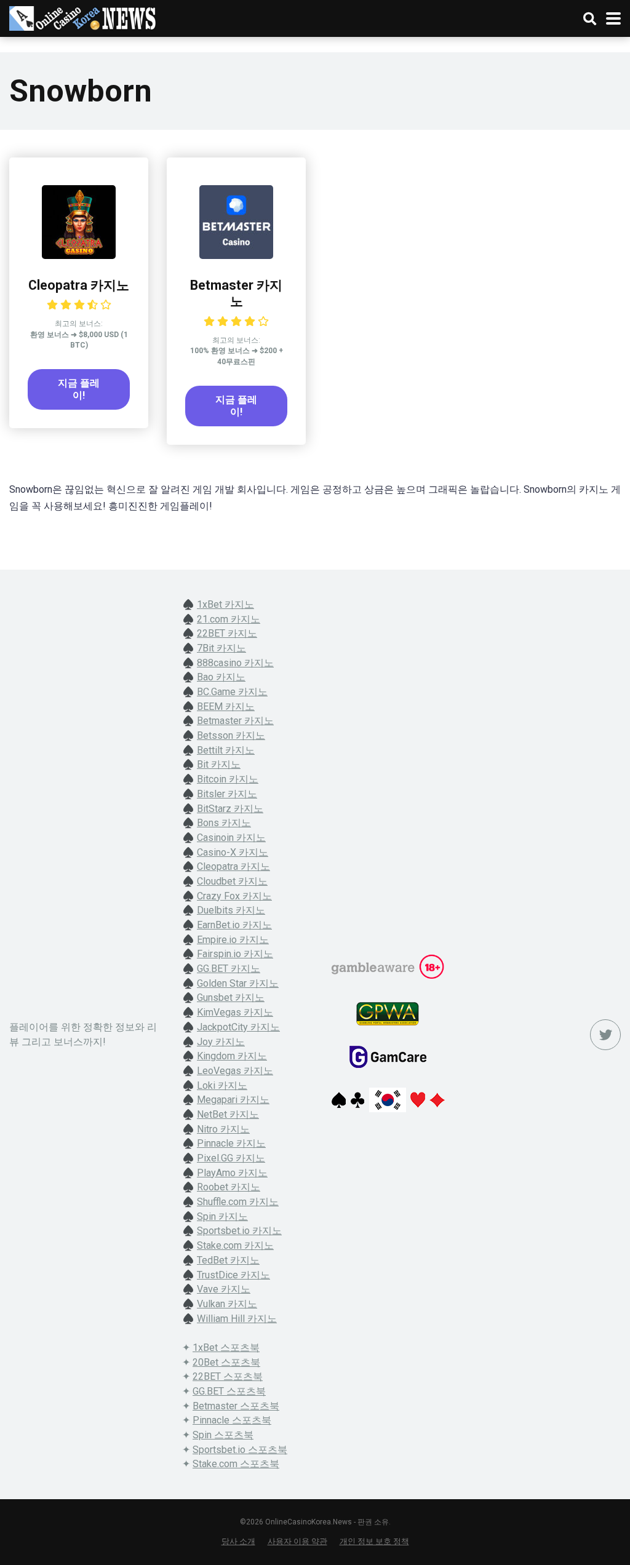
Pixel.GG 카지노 (231, 1158)
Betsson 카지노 (231, 735)
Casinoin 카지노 (231, 837)
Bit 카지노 (219, 764)
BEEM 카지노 (226, 706)
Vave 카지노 (223, 1289)
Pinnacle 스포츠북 (232, 1420)
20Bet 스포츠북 (226, 1362)
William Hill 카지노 (237, 1318)
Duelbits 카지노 (231, 910)
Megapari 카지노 (233, 1099)
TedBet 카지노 (228, 1260)
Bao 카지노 (221, 677)
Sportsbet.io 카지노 (239, 1230)
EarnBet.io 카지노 (234, 925)
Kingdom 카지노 (232, 1056)
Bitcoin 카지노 (227, 779)
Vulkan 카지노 (227, 1304)
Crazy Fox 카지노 (234, 896)
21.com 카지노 (228, 619)
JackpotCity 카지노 (238, 1027)
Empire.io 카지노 (233, 940)
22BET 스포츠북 (228, 1376)
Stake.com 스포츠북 (236, 1464)
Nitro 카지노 (223, 1129)
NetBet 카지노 (228, 1114)
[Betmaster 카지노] (236, 255)
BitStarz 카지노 (230, 808)
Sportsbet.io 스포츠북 (240, 1449)
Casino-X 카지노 (232, 852)
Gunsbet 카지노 (231, 997)
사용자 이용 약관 (297, 1541)
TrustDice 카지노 (233, 1275)
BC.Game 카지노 (232, 692)
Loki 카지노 (222, 1085)
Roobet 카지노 (228, 1187)
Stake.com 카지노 (235, 1245)
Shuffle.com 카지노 (238, 1202)
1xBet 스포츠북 (226, 1347)
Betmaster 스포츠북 (236, 1406)
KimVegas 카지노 (235, 1012)
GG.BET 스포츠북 (229, 1391)
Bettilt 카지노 (226, 750)
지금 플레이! (79, 389)
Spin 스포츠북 (223, 1435)
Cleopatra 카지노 (78, 285)
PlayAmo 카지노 (232, 1173)
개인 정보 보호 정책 (374, 1541)
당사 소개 (238, 1541)
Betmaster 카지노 (236, 293)
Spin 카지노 (222, 1216)
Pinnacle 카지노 (231, 1143)
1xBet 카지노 (225, 604)
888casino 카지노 (235, 663)
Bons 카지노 (224, 823)
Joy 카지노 (221, 1042)
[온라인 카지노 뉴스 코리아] (83, 17)
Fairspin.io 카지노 (235, 954)
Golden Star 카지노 (238, 983)
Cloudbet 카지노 (232, 881)
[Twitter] (605, 1034)
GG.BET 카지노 (228, 968)
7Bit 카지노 (221, 648)
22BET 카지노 (227, 633)
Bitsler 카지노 (227, 794)
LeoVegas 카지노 (235, 1071)
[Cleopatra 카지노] (79, 255)
